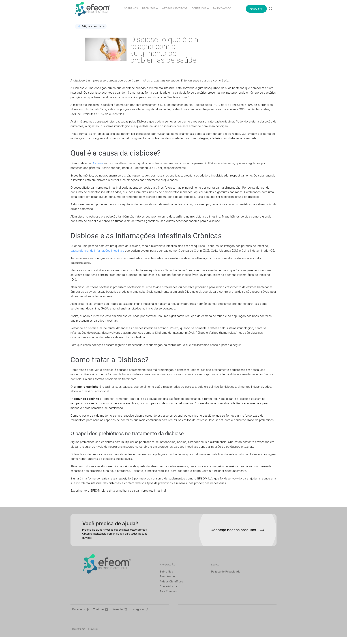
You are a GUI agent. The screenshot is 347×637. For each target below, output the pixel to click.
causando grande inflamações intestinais (97, 250)
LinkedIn (117, 609)
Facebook (78, 609)
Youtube (98, 609)
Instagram (137, 609)
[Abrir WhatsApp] (338, 627)
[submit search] (270, 8)
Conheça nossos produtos (233, 530)
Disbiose (98, 163)
